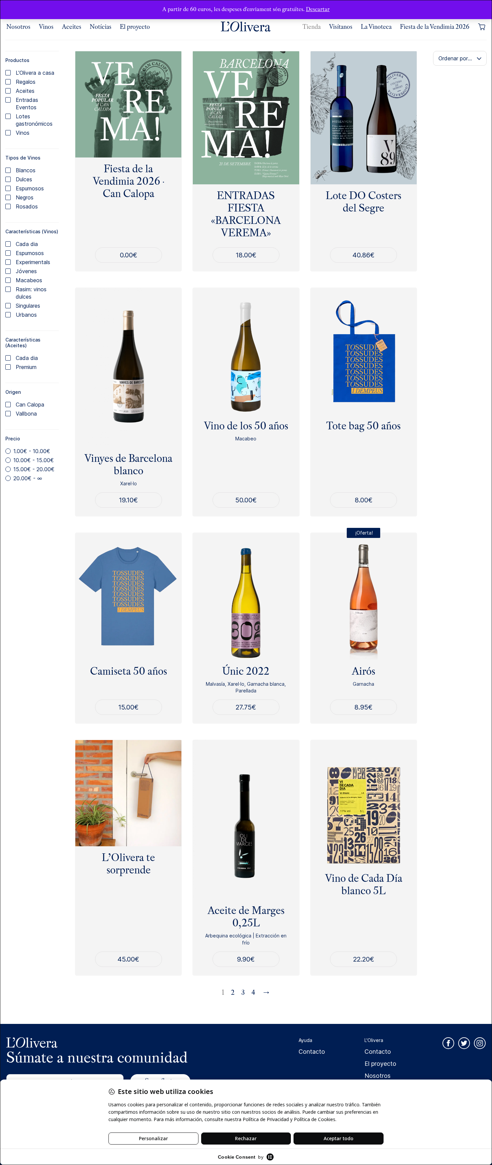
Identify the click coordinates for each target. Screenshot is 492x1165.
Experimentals (33, 262)
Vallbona (26, 413)
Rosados (27, 206)
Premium (26, 367)
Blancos (25, 170)
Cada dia (27, 244)
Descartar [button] (318, 9)
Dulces (24, 179)
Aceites (71, 27)
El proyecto (135, 27)
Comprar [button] (363, 254)
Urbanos (26, 314)
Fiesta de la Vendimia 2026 (434, 27)
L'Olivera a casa (35, 72)
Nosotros (18, 27)
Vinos (46, 27)
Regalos (25, 81)
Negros (24, 197)
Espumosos (30, 188)
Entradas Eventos (27, 104)
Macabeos (29, 280)
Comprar (246, 499)
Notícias (100, 27)
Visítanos (340, 27)
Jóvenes (26, 271)
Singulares (28, 305)
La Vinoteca (376, 27)
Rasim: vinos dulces (31, 293)
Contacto (312, 1051)
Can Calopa (30, 404)
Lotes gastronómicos (34, 120)
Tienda (312, 27)
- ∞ (27, 478)
